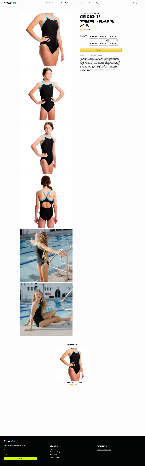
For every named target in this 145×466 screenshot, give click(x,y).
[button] (56, 3)
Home (81, 13)
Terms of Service (33, 461)
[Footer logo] (9, 441)
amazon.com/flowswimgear (104, 449)
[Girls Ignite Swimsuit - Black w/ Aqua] (72, 364)
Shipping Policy (54, 454)
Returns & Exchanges (55, 452)
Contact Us (53, 449)
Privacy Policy (25, 461)
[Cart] (140, 3)
